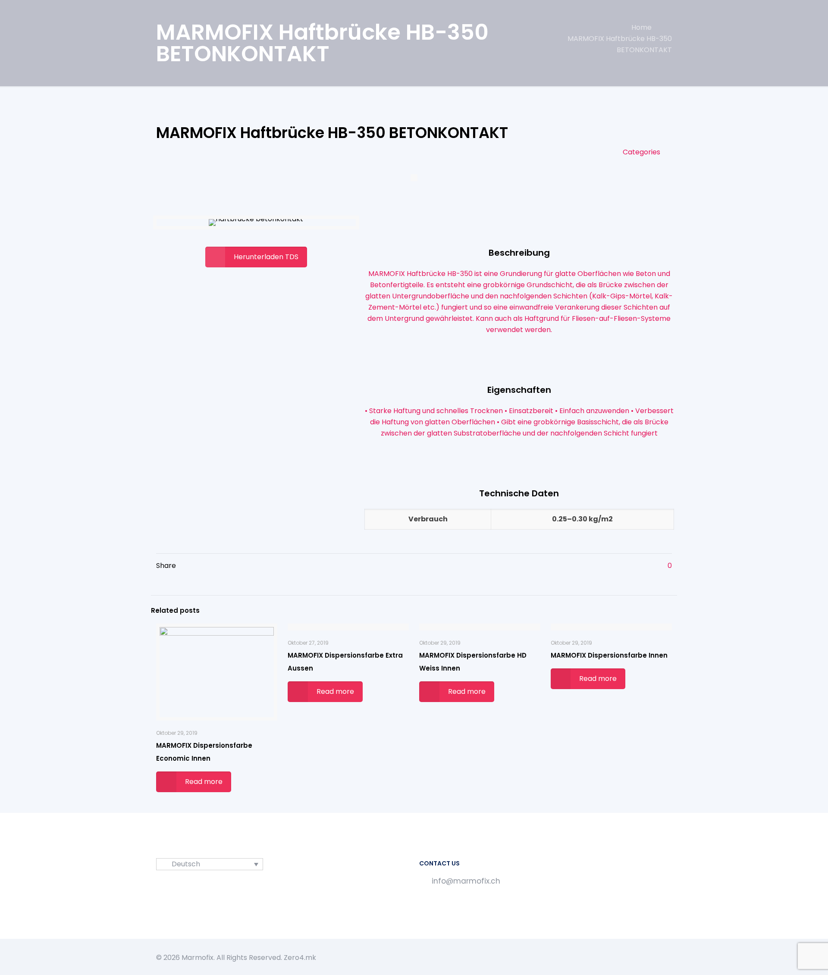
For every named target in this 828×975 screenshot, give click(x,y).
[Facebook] (640, 957)
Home (641, 27)
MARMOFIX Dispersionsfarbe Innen (609, 655)
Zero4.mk (300, 957)
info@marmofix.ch (466, 881)
